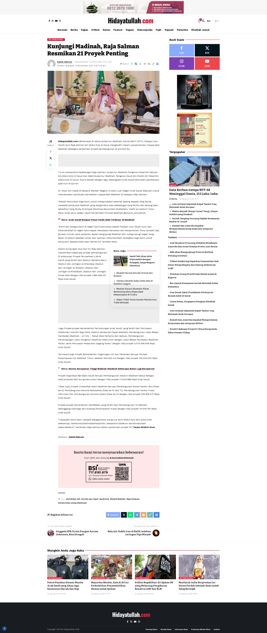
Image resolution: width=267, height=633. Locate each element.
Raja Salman (133, 499)
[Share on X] (136, 64)
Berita (173, 185)
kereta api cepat (89, 499)
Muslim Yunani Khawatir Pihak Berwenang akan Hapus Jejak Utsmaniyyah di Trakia (131, 292)
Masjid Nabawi (117, 499)
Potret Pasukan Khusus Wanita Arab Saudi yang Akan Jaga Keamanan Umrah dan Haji (65, 585)
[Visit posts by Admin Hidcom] (51, 64)
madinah (104, 499)
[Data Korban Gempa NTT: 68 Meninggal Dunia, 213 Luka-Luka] (194, 171)
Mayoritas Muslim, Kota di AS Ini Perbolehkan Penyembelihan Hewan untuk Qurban (110, 585)
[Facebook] (49, 21)
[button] (203, 21)
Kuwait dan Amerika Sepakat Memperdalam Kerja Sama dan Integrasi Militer (191, 229)
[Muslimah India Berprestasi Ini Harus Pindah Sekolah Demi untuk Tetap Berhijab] (199, 567)
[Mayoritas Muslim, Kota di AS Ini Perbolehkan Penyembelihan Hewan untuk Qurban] (111, 567)
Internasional (56, 39)
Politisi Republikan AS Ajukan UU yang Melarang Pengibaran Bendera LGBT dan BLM (154, 585)
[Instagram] (60, 21)
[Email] (149, 64)
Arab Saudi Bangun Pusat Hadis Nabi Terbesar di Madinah (101, 219)
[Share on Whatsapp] (140, 64)
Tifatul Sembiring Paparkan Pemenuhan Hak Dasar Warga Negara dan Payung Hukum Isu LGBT (193, 265)
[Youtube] (207, 63)
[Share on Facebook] (132, 64)
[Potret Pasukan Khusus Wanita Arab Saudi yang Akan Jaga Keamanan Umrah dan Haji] (67, 567)
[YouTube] (56, 21)
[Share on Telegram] (145, 64)
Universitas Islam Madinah (72, 503)
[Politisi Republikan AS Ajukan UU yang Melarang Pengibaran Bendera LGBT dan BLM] (155, 567)
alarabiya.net (73, 499)
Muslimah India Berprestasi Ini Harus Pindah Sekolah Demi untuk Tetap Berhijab (199, 585)
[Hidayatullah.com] (133, 21)
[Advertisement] (108, 160)
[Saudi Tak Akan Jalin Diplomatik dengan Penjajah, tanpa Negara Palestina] (121, 261)
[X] (52, 21)
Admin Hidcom (64, 62)
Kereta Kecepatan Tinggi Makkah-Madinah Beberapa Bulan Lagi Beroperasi (111, 368)
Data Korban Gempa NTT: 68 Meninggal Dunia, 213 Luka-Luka (193, 192)
